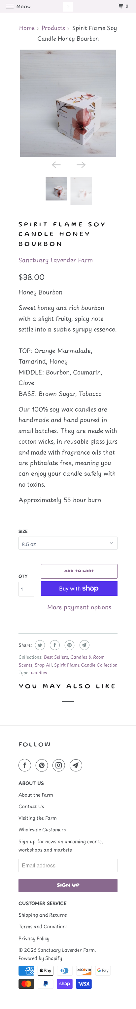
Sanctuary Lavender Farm (55, 259)
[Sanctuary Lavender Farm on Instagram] (60, 765)
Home (27, 27)
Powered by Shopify (40, 958)
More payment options (79, 606)
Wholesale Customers (42, 829)
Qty (22, 576)
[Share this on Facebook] (54, 645)
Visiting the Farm (37, 817)
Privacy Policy (34, 938)
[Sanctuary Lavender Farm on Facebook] (26, 765)
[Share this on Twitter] (39, 645)
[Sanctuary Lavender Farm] (68, 6)
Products (53, 27)
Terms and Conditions (42, 926)
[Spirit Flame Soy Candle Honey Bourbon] (68, 103)
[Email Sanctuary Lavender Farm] (77, 765)
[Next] (80, 164)
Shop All (43, 665)
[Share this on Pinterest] (69, 645)
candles (39, 672)
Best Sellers (56, 657)
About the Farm (35, 794)
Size (23, 531)
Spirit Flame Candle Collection (86, 665)
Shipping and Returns (42, 914)
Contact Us (31, 806)
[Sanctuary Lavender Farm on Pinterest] (43, 765)
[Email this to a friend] (83, 645)
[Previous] (55, 164)
